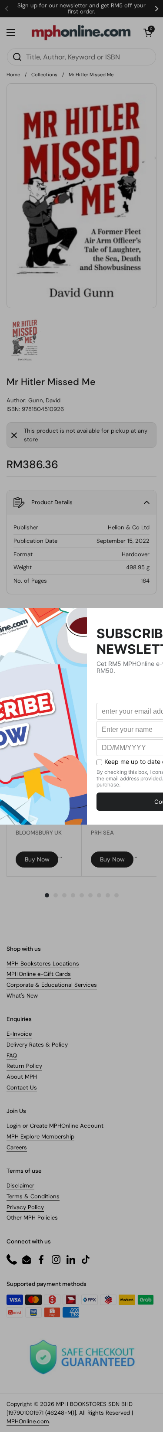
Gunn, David (44, 400)
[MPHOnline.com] (81, 32)
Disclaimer (20, 1185)
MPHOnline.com (28, 1421)
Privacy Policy (25, 1207)
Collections (44, 75)
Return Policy (24, 1066)
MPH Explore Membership (40, 1136)
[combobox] (81, 56)
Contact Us (22, 1087)
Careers (17, 1147)
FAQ (12, 1055)
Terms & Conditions (33, 1196)
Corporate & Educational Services (52, 984)
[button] (147, 32)
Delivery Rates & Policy (37, 1044)
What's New (22, 995)
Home (13, 75)
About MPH (22, 1076)
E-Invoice (19, 1033)
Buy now (37, 859)
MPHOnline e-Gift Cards (39, 974)
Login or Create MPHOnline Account (55, 1125)
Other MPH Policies (32, 1217)
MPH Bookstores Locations (43, 963)
